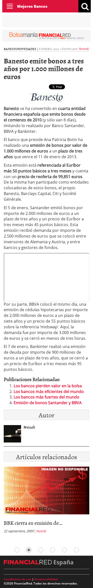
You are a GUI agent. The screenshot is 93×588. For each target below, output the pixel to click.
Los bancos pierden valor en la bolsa (48, 386)
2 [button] (28, 549)
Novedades (27, 48)
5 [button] (64, 549)
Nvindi (84, 49)
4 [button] (52, 549)
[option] (46, 501)
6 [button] (76, 549)
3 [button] (40, 549)
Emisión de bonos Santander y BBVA (48, 402)
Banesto (11, 48)
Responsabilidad (46, 579)
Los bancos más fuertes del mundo (46, 397)
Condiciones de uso (17, 579)
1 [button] (16, 549)
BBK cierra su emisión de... (33, 523)
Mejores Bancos (32, 6)
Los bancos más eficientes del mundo (49, 391)
